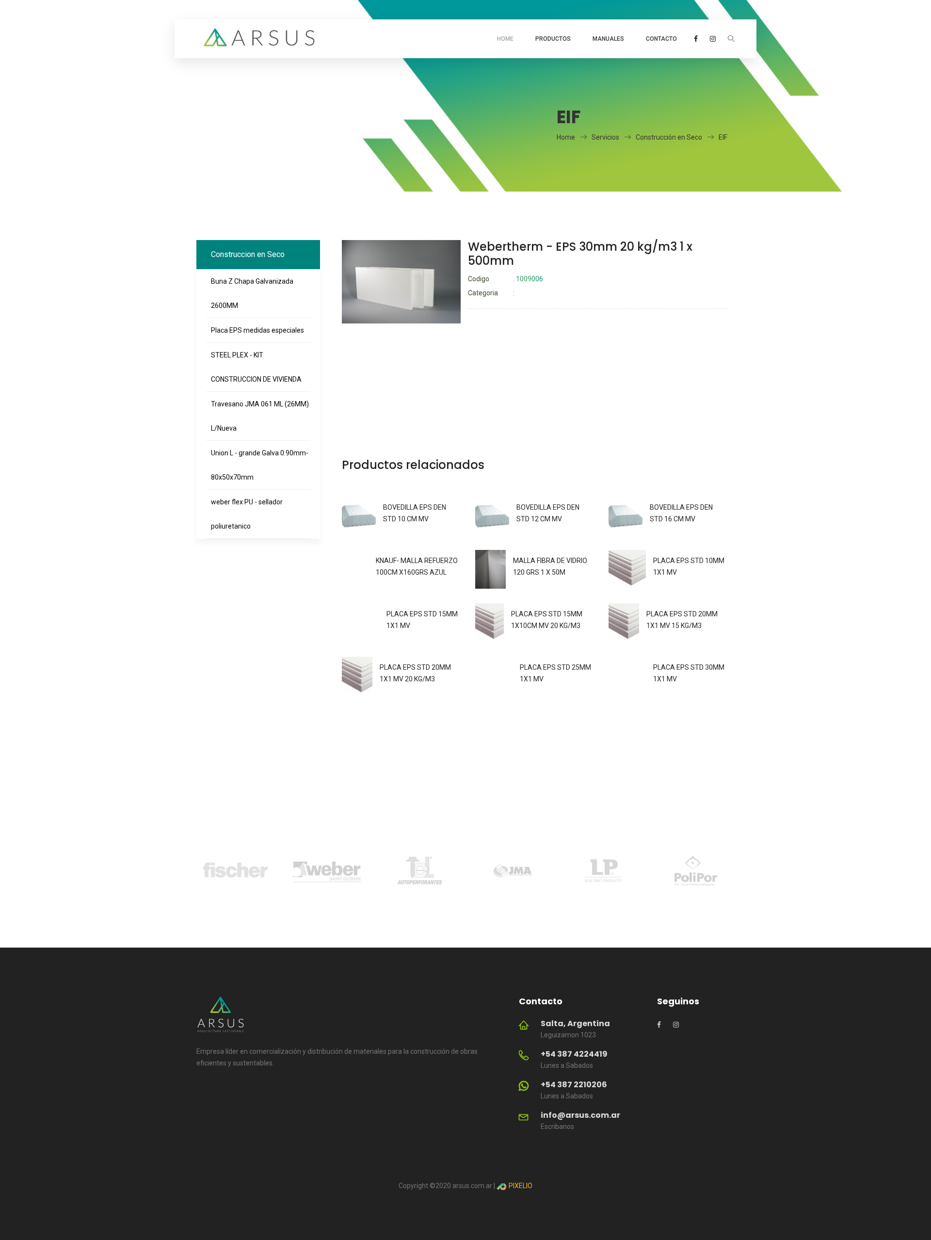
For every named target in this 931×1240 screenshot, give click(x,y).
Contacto (661, 38)
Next (749, 872)
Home (505, 38)
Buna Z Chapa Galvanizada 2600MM (252, 293)
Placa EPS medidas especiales (257, 330)
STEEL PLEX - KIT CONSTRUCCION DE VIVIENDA (256, 367)
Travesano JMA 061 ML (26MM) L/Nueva (260, 416)
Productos (553, 38)
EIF (723, 137)
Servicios (605, 137)
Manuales (608, 38)
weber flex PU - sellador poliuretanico (247, 514)
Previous (182, 872)
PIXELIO (519, 1186)
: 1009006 (505, 279)
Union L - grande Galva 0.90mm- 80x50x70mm (259, 465)
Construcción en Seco (669, 137)
